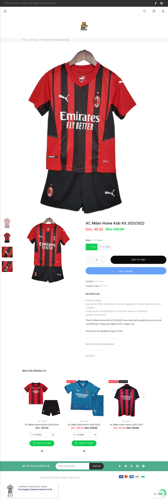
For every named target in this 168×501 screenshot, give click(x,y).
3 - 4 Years (91, 247)
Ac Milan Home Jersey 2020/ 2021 (126, 425)
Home (25, 40)
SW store (98, 281)
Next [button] (165, 130)
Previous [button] (3, 130)
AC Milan (34, 40)
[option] (84, 134)
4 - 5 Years (105, 247)
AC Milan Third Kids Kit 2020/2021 (84, 425)
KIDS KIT (104, 286)
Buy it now (125, 271)
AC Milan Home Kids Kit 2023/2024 (42, 425)
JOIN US (97, 466)
